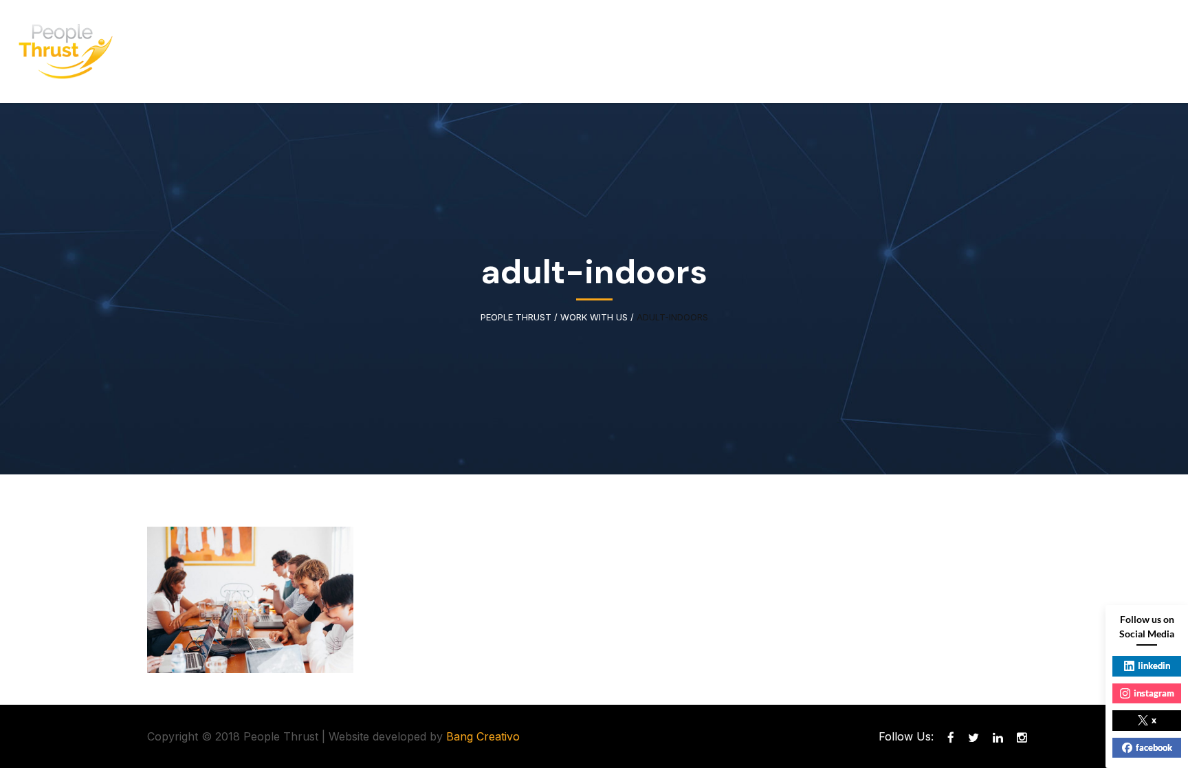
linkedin (1154, 665)
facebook (1154, 747)
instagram (1154, 693)
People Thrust (516, 317)
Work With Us (594, 317)
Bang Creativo (483, 736)
